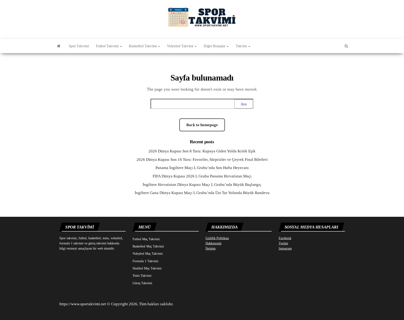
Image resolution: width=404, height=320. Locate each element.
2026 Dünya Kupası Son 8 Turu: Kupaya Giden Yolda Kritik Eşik (202, 151)
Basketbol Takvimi (143, 46)
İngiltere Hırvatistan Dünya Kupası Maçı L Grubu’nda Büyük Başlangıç (202, 184)
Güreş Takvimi (142, 283)
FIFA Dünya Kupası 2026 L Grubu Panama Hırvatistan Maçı (202, 176)
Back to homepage (202, 125)
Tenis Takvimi (142, 275)
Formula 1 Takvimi (145, 261)
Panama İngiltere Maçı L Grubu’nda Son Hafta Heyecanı (202, 168)
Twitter (283, 243)
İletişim (211, 248)
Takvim (242, 46)
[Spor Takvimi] (58, 46)
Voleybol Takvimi (180, 46)
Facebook (285, 238)
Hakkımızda (213, 243)
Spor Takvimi (79, 46)
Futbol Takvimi (107, 46)
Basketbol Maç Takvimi (148, 246)
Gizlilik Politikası (217, 238)
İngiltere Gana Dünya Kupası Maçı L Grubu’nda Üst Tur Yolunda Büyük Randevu (202, 193)
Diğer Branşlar (215, 46)
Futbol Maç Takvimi (146, 239)
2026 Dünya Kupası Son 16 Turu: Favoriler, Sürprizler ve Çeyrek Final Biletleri (202, 159)
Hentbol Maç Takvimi (147, 268)
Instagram (285, 248)
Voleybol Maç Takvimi (148, 253)
